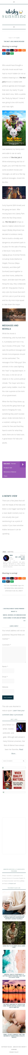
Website (5, 687)
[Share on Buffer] (8, 53)
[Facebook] (16, 557)
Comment (6, 645)
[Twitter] (18, 557)
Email (5, 677)
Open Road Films (10, 590)
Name (5, 666)
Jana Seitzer (17, 1046)
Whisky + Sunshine (14, 13)
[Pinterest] (24, 557)
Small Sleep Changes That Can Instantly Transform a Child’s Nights (14, 1036)
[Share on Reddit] (20, 50)
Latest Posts (10, 551)
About (4, 551)
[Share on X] (12, 50)
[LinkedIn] (20, 557)
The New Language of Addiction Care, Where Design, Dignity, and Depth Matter (14, 1006)
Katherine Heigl (9, 588)
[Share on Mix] (24, 50)
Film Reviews (14, 585)
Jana (11, 555)
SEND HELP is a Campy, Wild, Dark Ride (14, 946)
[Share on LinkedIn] (4, 53)
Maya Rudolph (19, 588)
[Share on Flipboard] (16, 50)
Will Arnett (19, 590)
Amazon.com (12, 883)
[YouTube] (22, 559)
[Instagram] (22, 557)
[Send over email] (12, 53)
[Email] (24, 559)
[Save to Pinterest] (4, 50)
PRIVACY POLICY (14, 1052)
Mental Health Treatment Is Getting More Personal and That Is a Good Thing (14, 976)
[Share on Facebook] (8, 50)
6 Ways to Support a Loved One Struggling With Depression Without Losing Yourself (14, 917)
